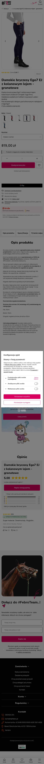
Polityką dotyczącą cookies (13, 364)
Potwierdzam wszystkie (22, 397)
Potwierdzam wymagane (22, 402)
